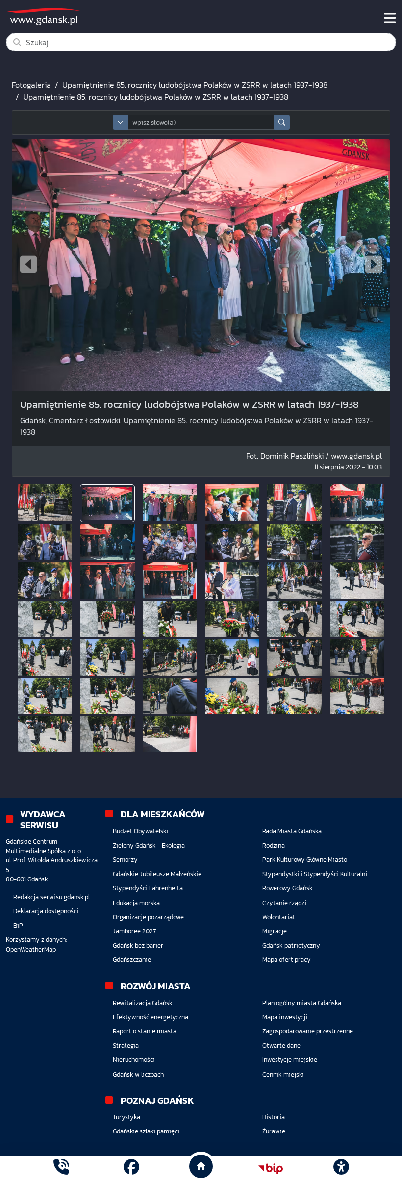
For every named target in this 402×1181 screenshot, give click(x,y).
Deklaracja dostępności (45, 911)
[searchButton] (282, 122)
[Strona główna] (61, 1168)
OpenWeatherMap (31, 949)
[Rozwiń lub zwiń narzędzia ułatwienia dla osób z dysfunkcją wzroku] (340, 1168)
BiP (18, 925)
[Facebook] (131, 1168)
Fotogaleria (31, 85)
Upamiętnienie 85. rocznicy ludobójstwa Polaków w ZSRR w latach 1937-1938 (194, 85)
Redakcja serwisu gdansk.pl (51, 897)
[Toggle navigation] (390, 18)
